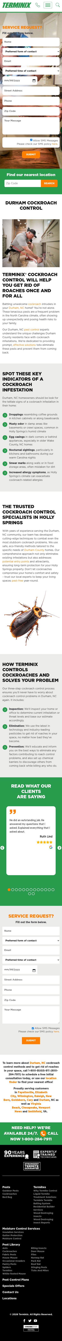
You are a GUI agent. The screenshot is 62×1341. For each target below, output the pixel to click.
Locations (9, 1298)
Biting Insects (38, 1248)
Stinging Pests (39, 1267)
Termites (39, 1187)
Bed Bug (7, 1197)
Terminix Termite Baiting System (42, 1202)
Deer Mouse (38, 1251)
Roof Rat (36, 1264)
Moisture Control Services (21, 1228)
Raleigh (39, 1096)
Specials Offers (13, 1286)
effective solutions (24, 345)
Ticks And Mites (40, 1271)
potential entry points (15, 561)
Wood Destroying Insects (43, 1214)
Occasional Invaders (13, 1261)
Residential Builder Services (44, 1208)
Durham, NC (16, 308)
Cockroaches (9, 1194)
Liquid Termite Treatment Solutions (44, 1195)
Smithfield (34, 1111)
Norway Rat (37, 1258)
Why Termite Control (45, 1191)
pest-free (17, 580)
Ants (5, 1248)
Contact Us (10, 1292)
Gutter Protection (12, 1235)
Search (49, 183)
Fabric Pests (9, 1255)
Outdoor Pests (10, 1191)
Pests (6, 1187)
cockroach (34, 304)
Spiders (6, 1267)
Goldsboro (18, 1100)
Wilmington (25, 1096)
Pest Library (11, 1244)
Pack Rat (36, 1261)
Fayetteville (26, 1092)
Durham (44, 1100)
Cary (30, 1100)
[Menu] (48, 5)
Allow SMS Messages (45, 140)
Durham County (34, 550)
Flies (33, 1255)
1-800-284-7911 (37, 1139)
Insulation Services (13, 1232)
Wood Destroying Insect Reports (43, 1221)
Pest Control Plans (15, 1279)
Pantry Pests (9, 1264)
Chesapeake (29, 1107)
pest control (31, 329)
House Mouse (9, 1258)
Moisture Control (11, 1239)
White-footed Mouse (14, 1274)
